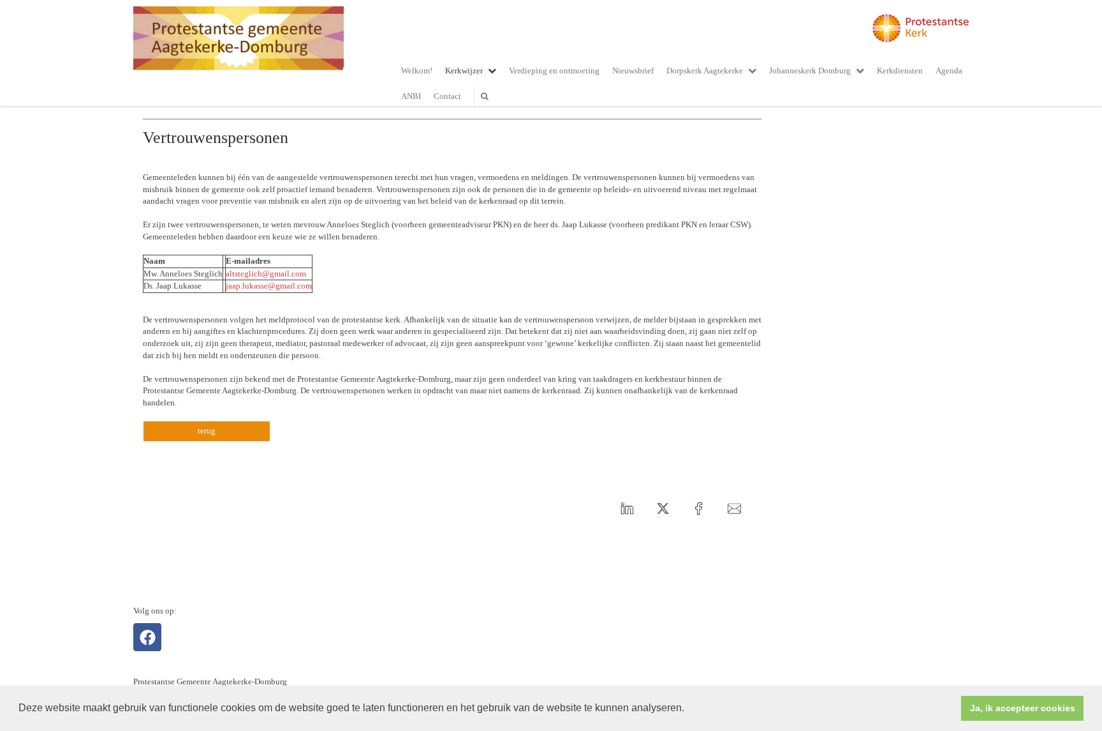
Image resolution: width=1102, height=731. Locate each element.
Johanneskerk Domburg (810, 70)
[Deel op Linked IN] (627, 509)
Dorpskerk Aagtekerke (704, 70)
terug (207, 430)
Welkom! (416, 70)
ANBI (411, 96)
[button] (689, 709)
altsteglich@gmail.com (266, 273)
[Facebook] (147, 637)
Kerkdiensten (900, 70)
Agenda (949, 70)
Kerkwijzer (464, 70)
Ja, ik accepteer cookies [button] (1022, 708)
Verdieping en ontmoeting (554, 70)
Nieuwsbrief (633, 70)
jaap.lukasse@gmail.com (269, 285)
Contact (447, 96)
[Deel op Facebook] (698, 509)
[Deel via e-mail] (734, 509)
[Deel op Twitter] (663, 509)
